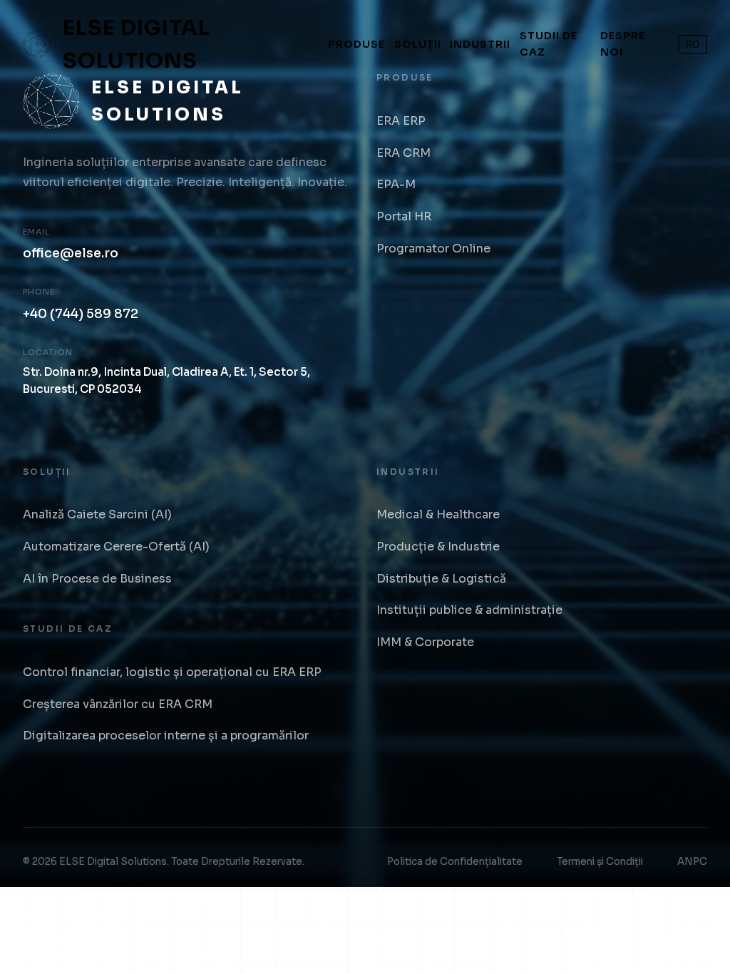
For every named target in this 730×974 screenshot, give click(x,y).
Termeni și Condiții (600, 862)
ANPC (692, 862)
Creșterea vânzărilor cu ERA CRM (117, 704)
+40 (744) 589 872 (80, 314)
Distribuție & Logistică (441, 578)
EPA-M (396, 184)
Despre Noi (622, 43)
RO (692, 44)
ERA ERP (401, 120)
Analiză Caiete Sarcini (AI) (97, 514)
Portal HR (403, 216)
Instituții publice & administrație (469, 610)
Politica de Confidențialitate (455, 862)
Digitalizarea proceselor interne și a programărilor (166, 735)
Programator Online (433, 248)
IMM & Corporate (425, 642)
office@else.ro (70, 253)
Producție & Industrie (438, 546)
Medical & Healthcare (438, 514)
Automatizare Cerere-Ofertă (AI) (116, 546)
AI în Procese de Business (97, 578)
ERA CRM (403, 152)
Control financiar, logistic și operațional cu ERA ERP (172, 672)
